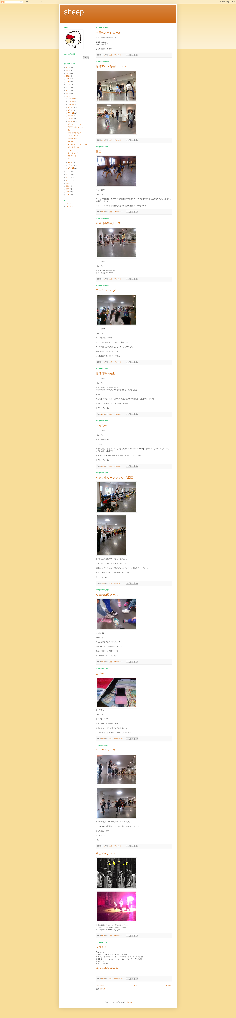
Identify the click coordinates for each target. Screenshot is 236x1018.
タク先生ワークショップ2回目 (114, 477)
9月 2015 (71, 107)
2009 (68, 186)
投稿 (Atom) (103, 989)
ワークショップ (106, 290)
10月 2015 (71, 104)
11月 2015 (71, 101)
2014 (68, 172)
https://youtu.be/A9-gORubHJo (107, 968)
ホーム (135, 985)
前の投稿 (168, 985)
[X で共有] (132, 55)
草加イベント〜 (105, 853)
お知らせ (101, 425)
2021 (68, 79)
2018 (68, 87)
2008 (68, 189)
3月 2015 (71, 162)
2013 (68, 174)
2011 (68, 180)
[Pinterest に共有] (137, 55)
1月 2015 (71, 168)
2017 (68, 90)
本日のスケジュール (108, 32)
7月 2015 (71, 113)
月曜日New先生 (105, 373)
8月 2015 (71, 110)
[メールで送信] (127, 55)
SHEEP (68, 204)
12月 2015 (71, 99)
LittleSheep (69, 206)
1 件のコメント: (119, 211)
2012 (68, 177)
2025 (68, 67)
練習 (98, 151)
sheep (74, 12)
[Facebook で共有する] (134, 55)
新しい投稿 (100, 985)
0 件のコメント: (119, 55)
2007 (68, 192)
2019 (68, 84)
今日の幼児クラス (107, 594)
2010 (68, 183)
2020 (68, 82)
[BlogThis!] (130, 55)
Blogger (129, 1002)
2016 (68, 93)
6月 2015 (71, 116)
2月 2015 (71, 165)
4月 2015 (71, 122)
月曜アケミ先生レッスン (111, 66)
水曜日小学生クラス (108, 223)
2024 (68, 70)
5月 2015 (71, 119)
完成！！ (101, 947)
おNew (100, 673)
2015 (68, 96)
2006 (68, 195)
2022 (68, 76)
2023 (68, 73)
